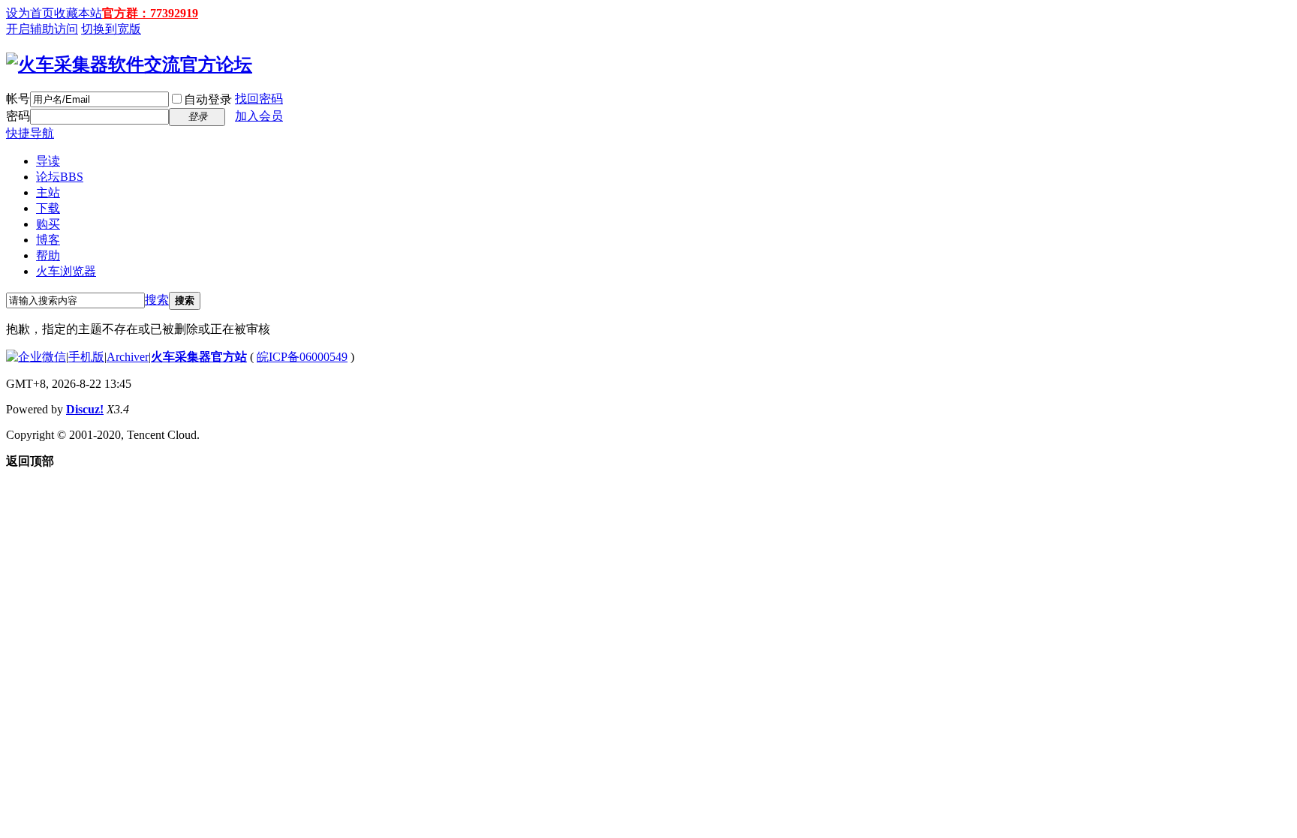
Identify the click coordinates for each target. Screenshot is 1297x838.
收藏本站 (78, 13)
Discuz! (85, 409)
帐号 (18, 98)
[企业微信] (36, 356)
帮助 (48, 255)
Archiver (128, 356)
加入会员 (259, 116)
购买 (48, 224)
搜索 (157, 299)
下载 (48, 208)
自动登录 (208, 99)
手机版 (86, 356)
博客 (48, 239)
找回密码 (259, 98)
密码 (18, 116)
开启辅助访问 (42, 29)
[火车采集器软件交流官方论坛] (129, 64)
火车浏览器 (66, 271)
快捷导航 (30, 133)
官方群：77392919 (150, 13)
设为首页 (30, 13)
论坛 (59, 176)
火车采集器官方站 (199, 356)
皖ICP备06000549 (302, 356)
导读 (48, 161)
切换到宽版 (111, 29)
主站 (48, 192)
